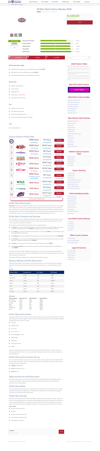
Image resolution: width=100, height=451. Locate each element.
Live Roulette (71, 228)
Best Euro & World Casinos (73, 240)
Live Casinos (87, 1)
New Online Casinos (72, 198)
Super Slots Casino (59, 160)
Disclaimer (74, 441)
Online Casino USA (33, 1)
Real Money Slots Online (73, 121)
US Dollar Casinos (72, 207)
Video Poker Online (72, 123)
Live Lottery (70, 230)
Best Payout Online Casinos (74, 100)
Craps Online (70, 125)
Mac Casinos (70, 163)
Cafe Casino (59, 196)
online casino (18, 205)
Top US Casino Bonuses (73, 104)
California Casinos (72, 251)
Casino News (71, 213)
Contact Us (84, 441)
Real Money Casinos (72, 113)
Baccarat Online (71, 127)
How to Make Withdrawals (73, 186)
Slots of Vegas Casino (59, 171)
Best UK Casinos (71, 238)
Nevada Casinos (71, 255)
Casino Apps (70, 165)
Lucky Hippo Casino (59, 143)
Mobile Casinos (65, 1)
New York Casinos (72, 253)
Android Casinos (71, 161)
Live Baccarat (71, 225)
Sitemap (79, 441)
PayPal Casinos (71, 175)
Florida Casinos (71, 257)
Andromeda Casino (59, 154)
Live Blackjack (71, 223)
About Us (89, 441)
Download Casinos (72, 196)
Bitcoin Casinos (71, 177)
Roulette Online (71, 131)
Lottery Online (71, 142)
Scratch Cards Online (72, 146)
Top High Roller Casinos (73, 106)
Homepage (68, 441)
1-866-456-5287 (21, 94)
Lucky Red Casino (59, 148)
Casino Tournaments (72, 203)
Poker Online (70, 140)
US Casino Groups (72, 200)
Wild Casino (59, 185)
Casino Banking (76, 1)
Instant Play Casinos (72, 108)
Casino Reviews (45, 1)
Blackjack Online (71, 129)
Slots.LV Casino (59, 166)
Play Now (59, 140)
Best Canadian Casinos (73, 242)
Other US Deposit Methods (74, 188)
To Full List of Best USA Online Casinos (36, 199)
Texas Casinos (71, 259)
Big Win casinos (71, 205)
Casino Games (55, 1)
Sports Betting (71, 209)
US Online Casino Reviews (73, 102)
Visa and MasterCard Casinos (74, 180)
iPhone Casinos (71, 159)
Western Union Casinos (73, 184)
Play (79, 22)
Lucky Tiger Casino (59, 178)
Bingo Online (70, 144)
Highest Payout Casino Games (74, 133)
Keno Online (70, 136)
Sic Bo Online (71, 138)
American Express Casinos (74, 182)
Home (9, 4)
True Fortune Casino (59, 190)
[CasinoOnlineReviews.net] (14, 1)
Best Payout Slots (71, 110)
